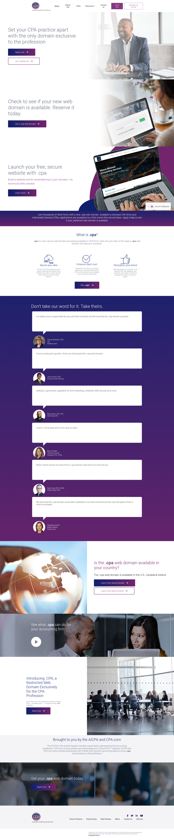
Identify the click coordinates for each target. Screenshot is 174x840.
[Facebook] (127, 815)
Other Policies (106, 819)
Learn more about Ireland (112, 591)
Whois (117, 819)
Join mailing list (22, 61)
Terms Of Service (75, 819)
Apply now (117, 6)
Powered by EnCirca (94, 835)
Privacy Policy (91, 819)
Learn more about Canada (112, 583)
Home (57, 6)
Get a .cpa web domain (25, 124)
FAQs (79, 6)
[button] (67, 641)
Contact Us (128, 819)
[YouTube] (141, 815)
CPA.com (139, 819)
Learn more (20, 193)
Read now (36, 711)
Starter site (67, 6)
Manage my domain (133, 6)
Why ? (85, 285)
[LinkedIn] (137, 815)
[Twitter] (132, 815)
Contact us (103, 6)
